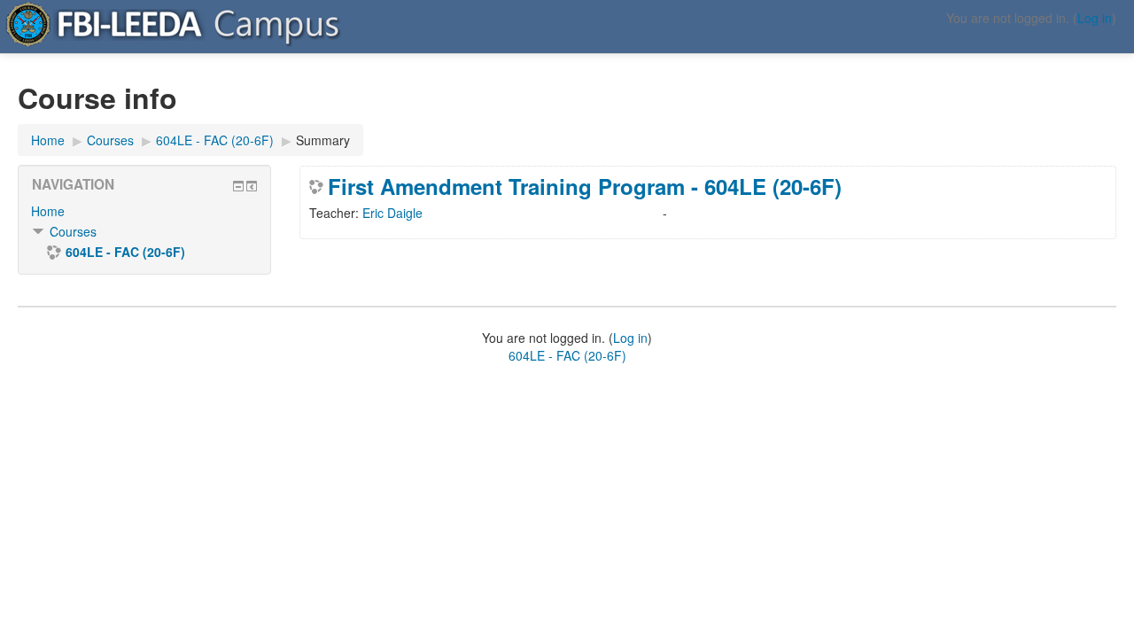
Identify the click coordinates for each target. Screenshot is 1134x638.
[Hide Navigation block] (238, 186)
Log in (1094, 18)
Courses (73, 231)
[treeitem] (144, 211)
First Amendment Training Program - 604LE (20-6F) (585, 186)
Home (48, 211)
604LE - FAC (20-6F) (567, 355)
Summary (323, 140)
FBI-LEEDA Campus (98, 17)
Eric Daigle (392, 213)
